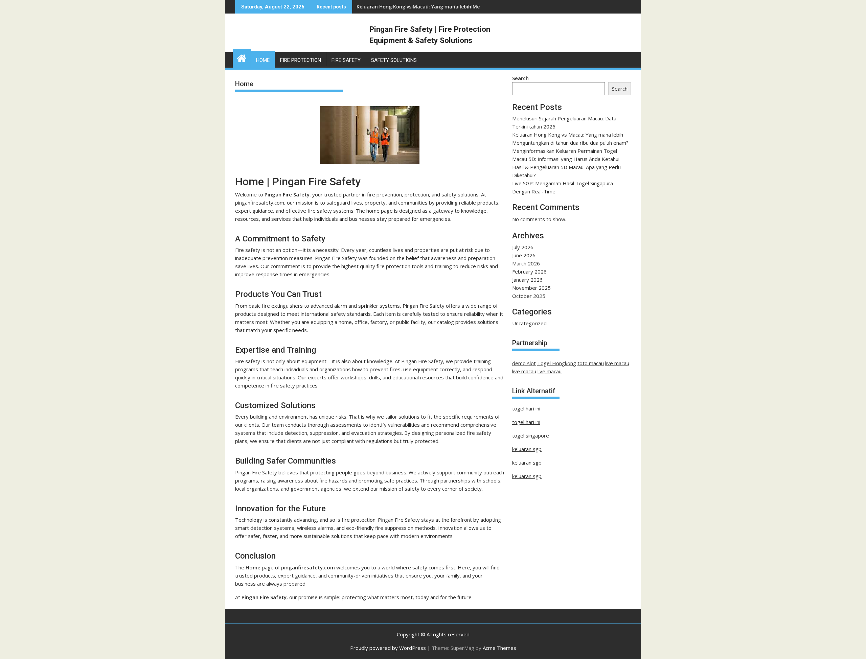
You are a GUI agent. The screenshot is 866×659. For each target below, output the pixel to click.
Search (520, 78)
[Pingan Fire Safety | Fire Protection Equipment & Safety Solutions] (242, 57)
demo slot (524, 363)
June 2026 (523, 255)
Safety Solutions (394, 60)
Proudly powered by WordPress (388, 647)
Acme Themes (499, 647)
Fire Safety (346, 60)
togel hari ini (526, 408)
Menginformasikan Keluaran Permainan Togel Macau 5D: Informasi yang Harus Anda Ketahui (468, 6)
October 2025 (528, 295)
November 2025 (531, 287)
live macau (617, 363)
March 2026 (526, 263)
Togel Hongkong (556, 363)
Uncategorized (529, 323)
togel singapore (530, 435)
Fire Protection (300, 60)
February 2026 (529, 271)
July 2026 (522, 247)
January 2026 (527, 279)
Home (263, 60)
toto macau (590, 363)
